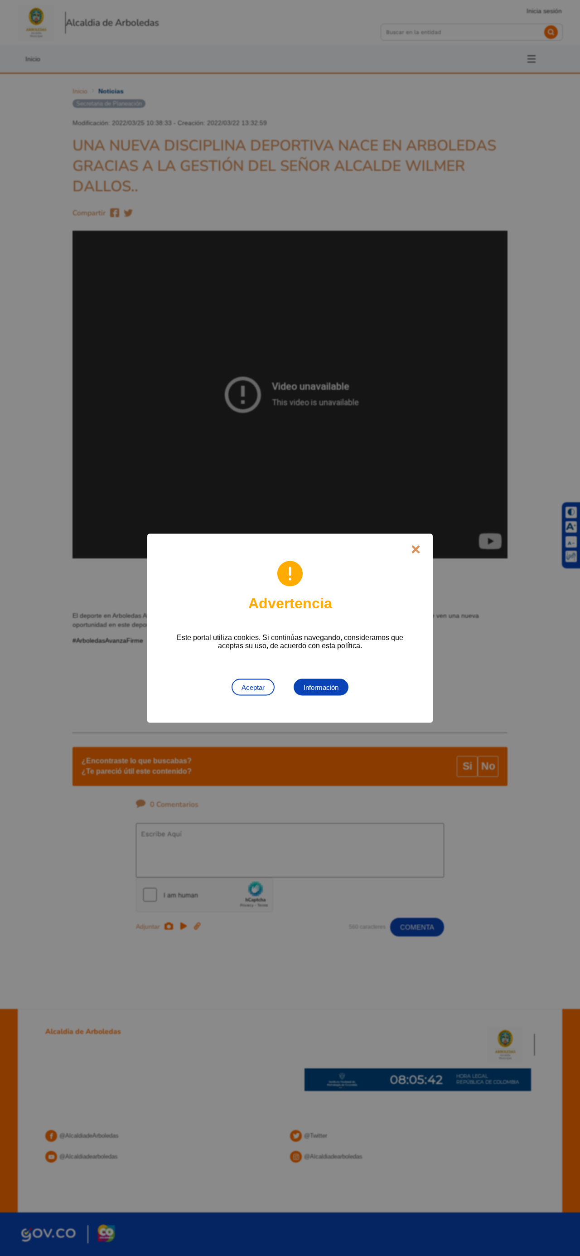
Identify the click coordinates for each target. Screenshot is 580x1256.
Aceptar (253, 687)
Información (321, 687)
